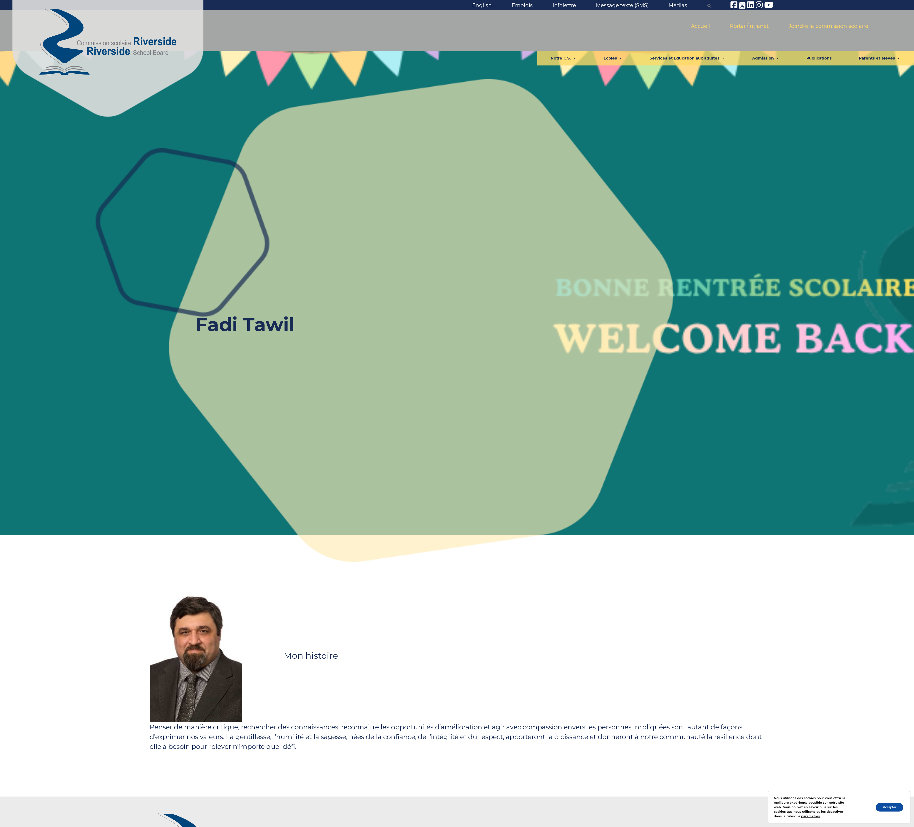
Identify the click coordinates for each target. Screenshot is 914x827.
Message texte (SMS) (622, 5)
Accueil (700, 26)
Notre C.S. (561, 58)
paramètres (810, 816)
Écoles (610, 58)
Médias (678, 5)
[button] (709, 5)
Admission (763, 58)
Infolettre (564, 5)
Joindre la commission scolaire (828, 26)
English (482, 5)
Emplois (522, 5)
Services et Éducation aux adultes (685, 58)
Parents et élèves (877, 58)
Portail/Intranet (749, 26)
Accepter (889, 807)
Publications (819, 58)
